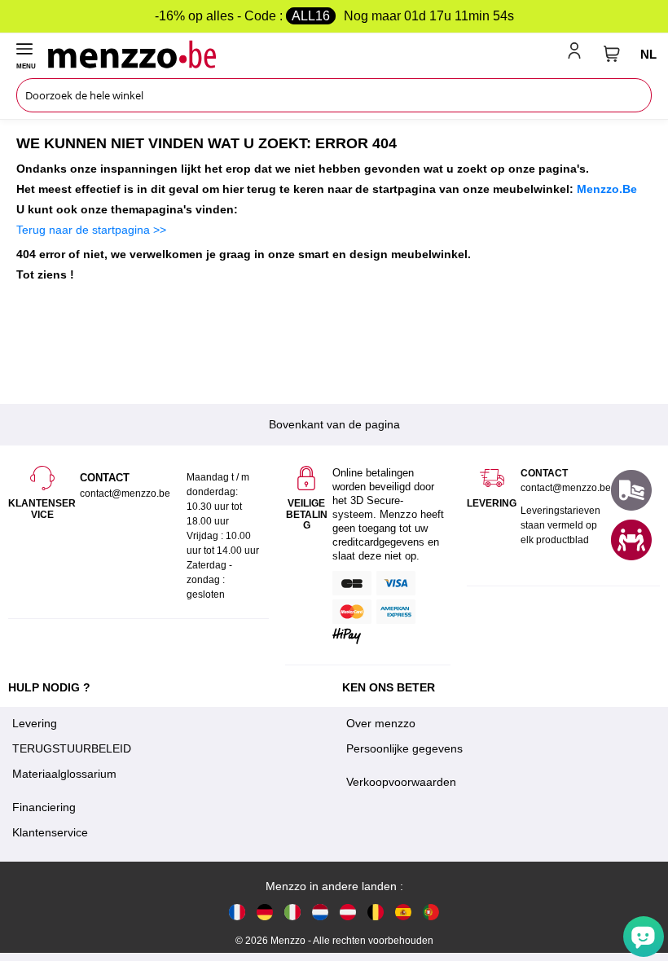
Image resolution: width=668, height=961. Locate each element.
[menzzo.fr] (237, 911)
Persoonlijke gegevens (404, 748)
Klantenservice (50, 832)
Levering (34, 723)
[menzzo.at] (348, 911)
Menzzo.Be (607, 188)
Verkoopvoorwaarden (401, 781)
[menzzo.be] (375, 911)
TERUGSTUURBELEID (71, 748)
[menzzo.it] (292, 911)
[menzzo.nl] (320, 911)
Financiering (44, 807)
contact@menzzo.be (566, 488)
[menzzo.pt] (431, 911)
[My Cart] (612, 54)
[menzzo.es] (403, 911)
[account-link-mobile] (577, 53)
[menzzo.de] (265, 911)
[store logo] (304, 53)
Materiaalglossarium (64, 773)
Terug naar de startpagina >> (91, 229)
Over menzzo (380, 723)
